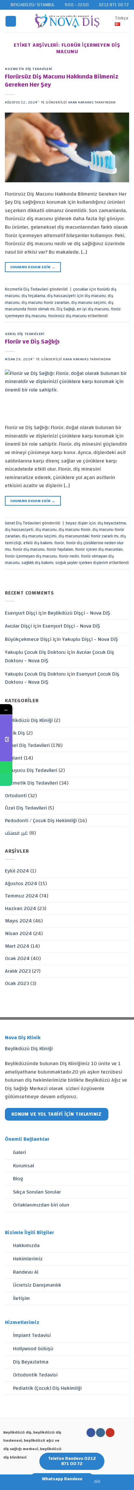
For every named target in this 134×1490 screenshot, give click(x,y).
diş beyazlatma (112, 523)
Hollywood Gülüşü (33, 1348)
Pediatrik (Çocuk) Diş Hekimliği (47, 1388)
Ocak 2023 (17, 983)
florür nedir (69, 556)
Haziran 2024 (20, 908)
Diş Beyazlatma (30, 1362)
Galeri (19, 1152)
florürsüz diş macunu (67, 316)
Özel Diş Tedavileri (26, 808)
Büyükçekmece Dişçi (28, 639)
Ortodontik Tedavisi (35, 1375)
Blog (18, 1179)
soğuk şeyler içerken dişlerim (81, 563)
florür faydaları (60, 549)
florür (59, 543)
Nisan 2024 (18, 933)
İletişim (21, 1298)
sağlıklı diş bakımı (37, 563)
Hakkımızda (26, 1245)
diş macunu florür (74, 530)
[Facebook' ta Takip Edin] (91, 1432)
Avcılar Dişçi (18, 626)
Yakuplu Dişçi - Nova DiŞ (90, 639)
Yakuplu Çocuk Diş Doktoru (35, 652)
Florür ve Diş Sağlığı (32, 341)
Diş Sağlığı (66, 309)
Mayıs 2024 (18, 921)
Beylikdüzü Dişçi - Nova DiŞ (79, 613)
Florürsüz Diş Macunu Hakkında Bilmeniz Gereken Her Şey (61, 80)
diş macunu (46, 530)
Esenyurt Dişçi (21, 613)
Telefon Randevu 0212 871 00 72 (72, 1461)
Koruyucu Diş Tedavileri (31, 770)
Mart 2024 (17, 946)
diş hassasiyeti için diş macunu (76, 296)
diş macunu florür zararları (45, 302)
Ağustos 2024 (21, 883)
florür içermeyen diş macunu (31, 556)
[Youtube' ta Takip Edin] (110, 1432)
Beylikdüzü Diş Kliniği (29, 720)
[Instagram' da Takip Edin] (100, 1432)
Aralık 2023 (18, 971)
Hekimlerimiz (28, 1259)
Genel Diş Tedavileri (24, 333)
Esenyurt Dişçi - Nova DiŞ (71, 626)
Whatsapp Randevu (62, 1479)
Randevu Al (25, 1272)
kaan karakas (81, 102)
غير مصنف (16, 833)
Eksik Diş (15, 733)
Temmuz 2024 (21, 896)
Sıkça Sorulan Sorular (37, 1192)
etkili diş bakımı (37, 543)
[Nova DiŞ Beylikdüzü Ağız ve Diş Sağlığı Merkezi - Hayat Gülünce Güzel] (67, 21)
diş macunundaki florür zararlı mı (88, 536)
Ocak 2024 (17, 958)
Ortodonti (16, 795)
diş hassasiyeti (19, 530)
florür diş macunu (29, 549)
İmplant (13, 758)
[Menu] (11, 21)
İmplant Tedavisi (32, 1335)
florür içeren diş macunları (99, 549)
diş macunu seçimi (88, 302)
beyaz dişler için (81, 523)
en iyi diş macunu (93, 309)
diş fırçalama (33, 296)
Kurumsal (23, 1166)
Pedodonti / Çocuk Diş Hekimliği (41, 820)
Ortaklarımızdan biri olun (41, 1205)
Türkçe (121, 18)
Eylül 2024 (17, 871)
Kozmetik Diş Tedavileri (28, 69)
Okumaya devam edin (32, 266)
